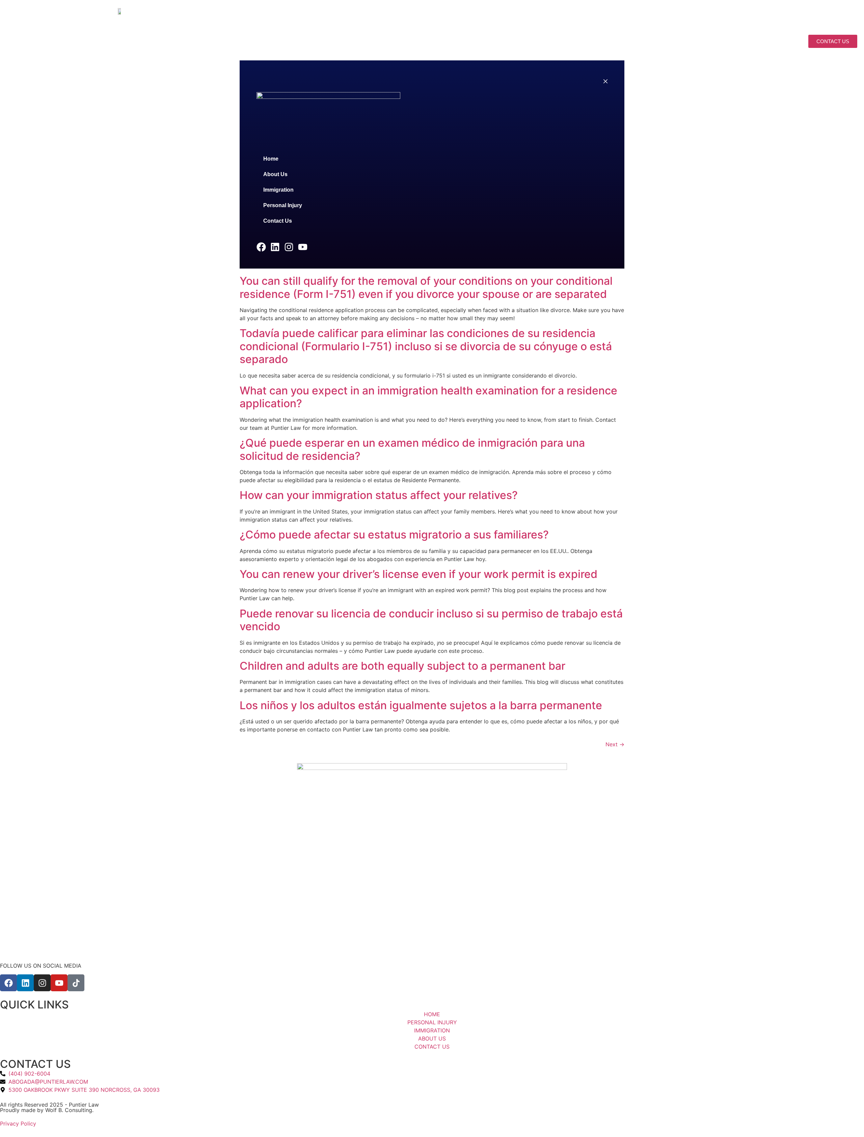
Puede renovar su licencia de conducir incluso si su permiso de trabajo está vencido (431, 620)
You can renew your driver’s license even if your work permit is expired (418, 574)
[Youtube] (825, 13)
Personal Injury (720, 42)
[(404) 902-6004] (743, 14)
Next (614, 744)
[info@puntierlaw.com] (677, 14)
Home (580, 42)
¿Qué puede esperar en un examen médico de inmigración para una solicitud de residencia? (412, 449)
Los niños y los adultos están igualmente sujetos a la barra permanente (421, 705)
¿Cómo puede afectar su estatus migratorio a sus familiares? (394, 534)
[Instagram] (814, 13)
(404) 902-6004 (765, 12)
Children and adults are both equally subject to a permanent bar (402, 665)
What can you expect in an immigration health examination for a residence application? (428, 397)
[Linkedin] (803, 13)
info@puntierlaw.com (708, 12)
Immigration (662, 42)
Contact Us (777, 42)
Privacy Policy (18, 1123)
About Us (616, 42)
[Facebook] (792, 13)
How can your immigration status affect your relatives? (379, 495)
